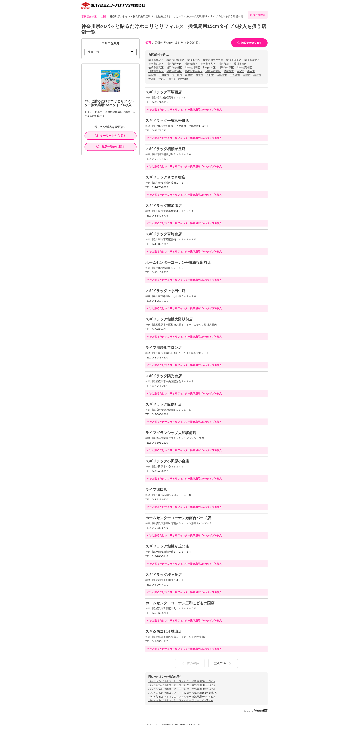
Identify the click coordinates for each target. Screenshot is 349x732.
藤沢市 (152, 75)
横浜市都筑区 (174, 67)
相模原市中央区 (193, 71)
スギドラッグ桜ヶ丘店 (163, 575)
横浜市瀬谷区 (208, 63)
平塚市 (240, 71)
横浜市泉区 (240, 63)
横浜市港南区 (174, 63)
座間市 (246, 75)
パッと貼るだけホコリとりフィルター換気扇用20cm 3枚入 (181, 688)
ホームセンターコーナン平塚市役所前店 (178, 262)
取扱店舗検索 (89, 16)
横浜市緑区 (191, 63)
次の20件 (220, 663)
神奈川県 (93, 51)
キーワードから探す (113, 135)
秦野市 (189, 75)
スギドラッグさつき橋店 (165, 177)
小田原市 (164, 75)
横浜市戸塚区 (156, 63)
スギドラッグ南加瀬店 (163, 206)
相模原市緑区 (174, 71)
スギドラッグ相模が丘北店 (167, 546)
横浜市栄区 (224, 63)
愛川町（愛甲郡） (179, 79)
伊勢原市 (222, 75)
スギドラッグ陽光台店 (163, 376)
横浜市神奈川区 (175, 59)
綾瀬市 (257, 75)
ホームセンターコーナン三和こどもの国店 (179, 603)
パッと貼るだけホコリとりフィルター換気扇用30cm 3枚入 (181, 681)
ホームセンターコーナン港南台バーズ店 (178, 518)
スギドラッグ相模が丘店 (165, 149)
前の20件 (193, 663)
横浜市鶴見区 (156, 59)
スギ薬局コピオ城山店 (163, 631)
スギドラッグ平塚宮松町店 (167, 120)
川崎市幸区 (209, 67)
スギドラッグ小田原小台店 (167, 461)
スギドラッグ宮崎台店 (163, 234)
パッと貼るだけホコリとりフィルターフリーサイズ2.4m (180, 700)
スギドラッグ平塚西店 (163, 92)
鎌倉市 (251, 71)
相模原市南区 (213, 71)
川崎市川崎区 (192, 67)
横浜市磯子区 (233, 59)
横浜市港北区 (252, 59)
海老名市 (235, 75)
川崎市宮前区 (156, 71)
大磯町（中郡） (157, 79)
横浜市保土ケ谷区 (213, 59)
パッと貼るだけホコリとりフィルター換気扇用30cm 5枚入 (181, 685)
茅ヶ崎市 (177, 75)
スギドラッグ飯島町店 (163, 404)
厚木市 (199, 75)
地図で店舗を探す (251, 42)
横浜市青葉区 (156, 67)
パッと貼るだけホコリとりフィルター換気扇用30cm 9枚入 (181, 696)
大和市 (210, 75)
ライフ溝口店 (156, 489)
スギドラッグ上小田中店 (165, 291)
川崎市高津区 (244, 67)
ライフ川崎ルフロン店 (163, 348)
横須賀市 (229, 71)
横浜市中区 (193, 59)
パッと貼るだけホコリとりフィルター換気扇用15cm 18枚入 (182, 692)
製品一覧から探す (113, 146)
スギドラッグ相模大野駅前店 (169, 319)
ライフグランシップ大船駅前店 (170, 433)
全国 (103, 16)
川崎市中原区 (226, 67)
